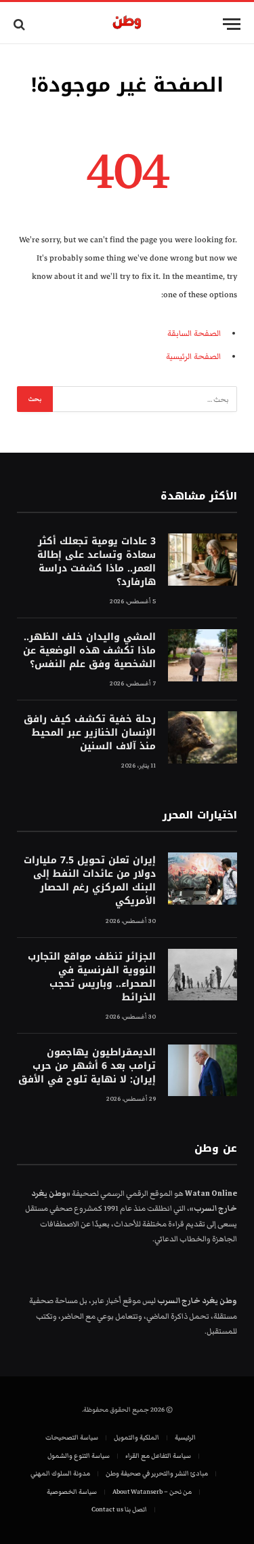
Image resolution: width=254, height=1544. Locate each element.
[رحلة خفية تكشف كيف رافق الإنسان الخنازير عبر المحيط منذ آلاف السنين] (202, 737)
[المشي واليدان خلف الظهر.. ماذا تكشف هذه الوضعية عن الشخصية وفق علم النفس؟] (202, 655)
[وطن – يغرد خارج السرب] (127, 24)
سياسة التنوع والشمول (78, 1455)
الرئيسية (185, 1437)
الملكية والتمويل (136, 1437)
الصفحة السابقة (194, 333)
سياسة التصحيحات (71, 1437)
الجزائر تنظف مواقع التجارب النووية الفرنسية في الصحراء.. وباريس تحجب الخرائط (92, 976)
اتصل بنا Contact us (119, 1509)
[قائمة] (231, 24)
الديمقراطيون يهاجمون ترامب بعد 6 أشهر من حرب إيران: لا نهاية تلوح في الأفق (87, 1066)
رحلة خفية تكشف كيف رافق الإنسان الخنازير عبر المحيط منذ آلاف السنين (90, 732)
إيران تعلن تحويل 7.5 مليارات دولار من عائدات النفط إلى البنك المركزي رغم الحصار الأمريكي (90, 880)
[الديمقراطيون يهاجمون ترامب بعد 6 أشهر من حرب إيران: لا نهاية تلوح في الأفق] (202, 1070)
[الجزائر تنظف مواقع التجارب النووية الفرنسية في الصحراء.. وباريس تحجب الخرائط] (202, 975)
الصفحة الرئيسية (193, 356)
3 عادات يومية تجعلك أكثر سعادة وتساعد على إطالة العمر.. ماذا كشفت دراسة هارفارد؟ (96, 561)
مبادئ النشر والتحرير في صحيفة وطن (157, 1473)
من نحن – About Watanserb (152, 1491)
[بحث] (21, 24)
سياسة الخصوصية (72, 1491)
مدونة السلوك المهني (60, 1473)
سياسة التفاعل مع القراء (158, 1455)
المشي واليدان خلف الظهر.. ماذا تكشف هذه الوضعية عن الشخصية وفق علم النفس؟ (89, 650)
